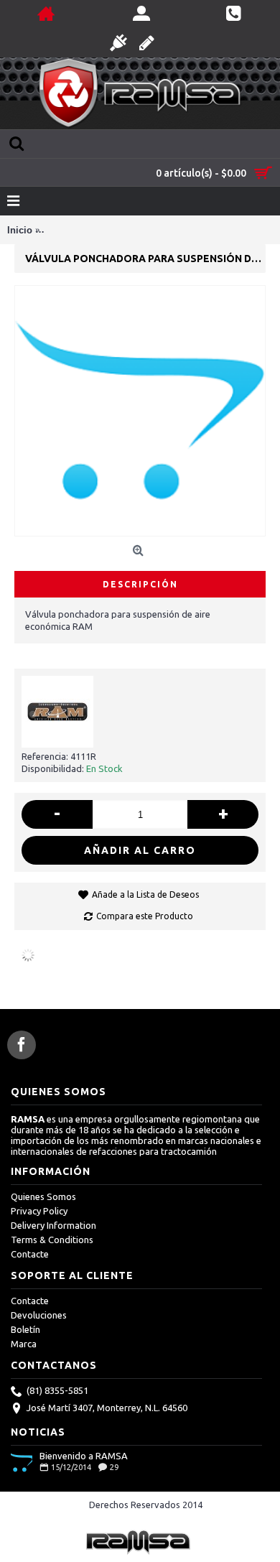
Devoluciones (39, 1315)
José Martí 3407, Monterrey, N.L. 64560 (107, 1408)
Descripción (140, 584)
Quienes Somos (43, 1196)
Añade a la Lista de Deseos (145, 894)
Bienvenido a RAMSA (83, 1456)
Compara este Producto (144, 916)
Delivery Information (53, 1225)
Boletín (25, 1329)
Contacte (30, 1254)
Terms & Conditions (52, 1240)
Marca (24, 1344)
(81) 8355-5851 (57, 1390)
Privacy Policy (39, 1211)
